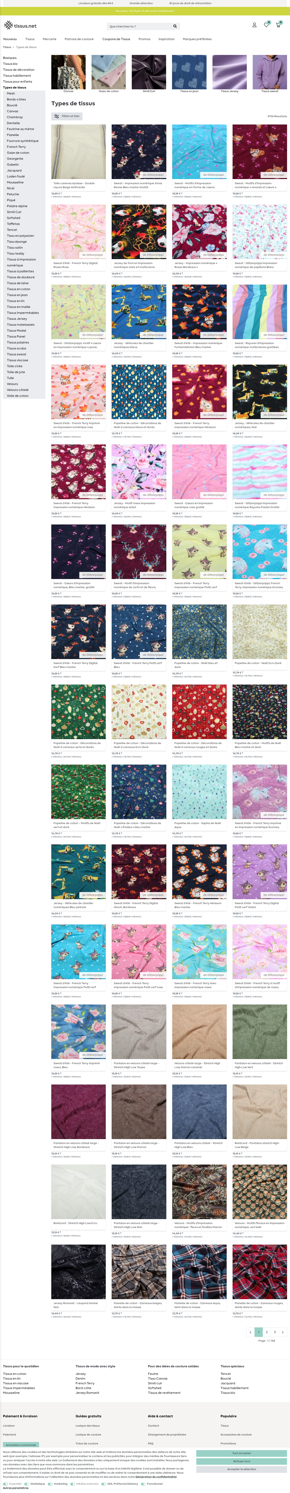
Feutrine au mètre (20, 129)
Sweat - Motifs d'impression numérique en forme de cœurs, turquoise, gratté (194, 185)
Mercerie (49, 39)
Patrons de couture (79, 39)
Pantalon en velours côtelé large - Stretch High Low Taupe (136, 1065)
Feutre (153, 1373)
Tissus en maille (18, 306)
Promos (144, 39)
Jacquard (14, 170)
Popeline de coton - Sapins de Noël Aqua (197, 825)
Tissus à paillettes (20, 271)
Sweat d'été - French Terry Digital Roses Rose (75, 265)
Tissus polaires (18, 342)
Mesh (11, 93)
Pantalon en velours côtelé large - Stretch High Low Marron (136, 1145)
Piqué (11, 200)
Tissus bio (10, 63)
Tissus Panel (16, 336)
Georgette (15, 158)
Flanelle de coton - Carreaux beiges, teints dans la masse (138, 1305)
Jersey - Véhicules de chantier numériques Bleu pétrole (73, 905)
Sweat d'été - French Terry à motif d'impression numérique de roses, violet (257, 985)
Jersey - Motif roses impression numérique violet (134, 505)
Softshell (13, 218)
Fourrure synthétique (23, 140)
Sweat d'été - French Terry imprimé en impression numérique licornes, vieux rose (258, 825)
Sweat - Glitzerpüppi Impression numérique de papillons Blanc (256, 265)
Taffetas (13, 223)
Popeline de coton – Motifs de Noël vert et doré (76, 825)
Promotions (228, 1443)
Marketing (60, 1484)
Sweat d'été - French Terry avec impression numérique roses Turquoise (195, 985)
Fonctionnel (155, 1484)
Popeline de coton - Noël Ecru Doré (258, 663)
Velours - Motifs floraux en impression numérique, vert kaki (259, 1225)
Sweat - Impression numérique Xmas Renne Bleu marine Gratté (138, 185)
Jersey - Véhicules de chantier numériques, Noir (255, 425)
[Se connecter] (254, 25)
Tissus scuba (16, 348)
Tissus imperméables (23, 312)
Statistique (37, 1484)
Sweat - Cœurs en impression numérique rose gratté (193, 505)
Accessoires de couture (236, 1434)
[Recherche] (175, 26)
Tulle (10, 378)
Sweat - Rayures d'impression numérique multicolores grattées (257, 345)
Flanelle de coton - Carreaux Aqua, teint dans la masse (197, 1305)
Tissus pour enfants (17, 81)
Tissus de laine (18, 283)
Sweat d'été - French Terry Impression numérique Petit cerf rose (138, 985)
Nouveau (10, 39)
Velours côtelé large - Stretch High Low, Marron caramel (197, 1065)
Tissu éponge (17, 241)
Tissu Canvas (157, 1378)
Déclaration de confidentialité (156, 1477)
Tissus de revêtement (164, 1392)
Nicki (10, 188)
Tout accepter (241, 1453)
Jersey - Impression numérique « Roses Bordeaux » (195, 265)
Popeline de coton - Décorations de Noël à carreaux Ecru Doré (137, 745)
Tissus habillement (17, 75)
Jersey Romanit (87, 1392)
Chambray (15, 117)
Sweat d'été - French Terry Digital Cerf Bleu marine (75, 665)
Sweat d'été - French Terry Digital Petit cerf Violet (257, 905)
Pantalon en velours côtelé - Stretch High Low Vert (259, 1065)
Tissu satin (15, 247)
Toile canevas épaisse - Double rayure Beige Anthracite (74, 185)
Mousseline (15, 182)
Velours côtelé (18, 389)
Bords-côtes (16, 99)
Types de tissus (14, 87)
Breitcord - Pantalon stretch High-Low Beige (257, 1145)
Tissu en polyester (20, 235)
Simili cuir (155, 1383)
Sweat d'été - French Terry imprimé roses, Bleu (76, 1065)
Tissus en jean (17, 295)
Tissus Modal (16, 330)
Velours (12, 384)
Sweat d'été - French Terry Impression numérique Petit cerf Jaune (195, 585)
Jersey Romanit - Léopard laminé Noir (75, 1305)
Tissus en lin (15, 301)
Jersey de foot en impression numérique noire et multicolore (134, 265)
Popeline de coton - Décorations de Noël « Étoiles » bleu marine (137, 825)
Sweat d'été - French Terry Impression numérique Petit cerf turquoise (74, 985)
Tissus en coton (18, 289)
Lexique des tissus (88, 1425)
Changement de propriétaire (167, 1434)
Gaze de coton (18, 152)
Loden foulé (16, 176)
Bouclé (12, 105)
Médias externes (87, 1484)
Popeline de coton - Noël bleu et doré (196, 665)
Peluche (13, 194)
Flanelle (13, 135)
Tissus (30, 39)
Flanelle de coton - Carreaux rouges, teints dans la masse (259, 1305)
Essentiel (15, 1484)
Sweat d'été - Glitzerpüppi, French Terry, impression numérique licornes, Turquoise (259, 585)
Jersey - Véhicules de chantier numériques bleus (134, 345)
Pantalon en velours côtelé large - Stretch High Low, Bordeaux (76, 1145)
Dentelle (13, 123)
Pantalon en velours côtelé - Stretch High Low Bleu (198, 1145)
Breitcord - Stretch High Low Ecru (75, 1223)
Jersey (81, 1373)
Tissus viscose (17, 360)
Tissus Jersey (17, 318)
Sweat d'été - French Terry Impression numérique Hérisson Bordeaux (74, 505)
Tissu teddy (15, 253)
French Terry (16, 146)
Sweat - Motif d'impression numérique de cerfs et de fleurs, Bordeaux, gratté (135, 585)
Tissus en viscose (16, 1383)
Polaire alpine (17, 206)
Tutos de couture (87, 1443)
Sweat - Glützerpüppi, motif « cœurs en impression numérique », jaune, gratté (77, 345)
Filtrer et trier (71, 116)
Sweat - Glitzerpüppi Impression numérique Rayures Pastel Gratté (257, 505)
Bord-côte (83, 1388)
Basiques (10, 57)
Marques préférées (197, 39)
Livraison (9, 1425)
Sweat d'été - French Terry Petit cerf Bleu (138, 665)
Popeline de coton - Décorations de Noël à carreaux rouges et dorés (198, 745)
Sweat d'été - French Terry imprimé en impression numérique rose (76, 425)
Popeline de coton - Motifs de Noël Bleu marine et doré (258, 745)
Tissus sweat (16, 354)
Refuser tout (241, 1461)
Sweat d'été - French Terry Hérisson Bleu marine (197, 905)
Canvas (12, 111)
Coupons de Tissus (116, 39)
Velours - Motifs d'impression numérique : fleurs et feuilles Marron (198, 1225)
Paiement (9, 1434)
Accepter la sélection (241, 1469)
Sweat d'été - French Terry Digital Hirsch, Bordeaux (136, 905)
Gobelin (13, 164)
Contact (153, 1425)
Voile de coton (17, 395)
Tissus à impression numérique (21, 262)
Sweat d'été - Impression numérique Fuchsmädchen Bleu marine (198, 345)
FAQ (150, 1443)
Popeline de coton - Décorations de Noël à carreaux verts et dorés (77, 745)
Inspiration (167, 39)
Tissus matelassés (21, 324)
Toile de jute (16, 372)
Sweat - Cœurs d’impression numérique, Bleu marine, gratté (73, 585)
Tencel (12, 229)
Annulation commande (21, 1445)
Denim (80, 1378)
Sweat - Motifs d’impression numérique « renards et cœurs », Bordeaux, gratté (256, 185)
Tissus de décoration (18, 69)
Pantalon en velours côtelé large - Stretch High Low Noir (136, 1225)
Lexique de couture (88, 1434)
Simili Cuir (14, 212)
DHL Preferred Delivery (123, 1484)
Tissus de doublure (21, 277)
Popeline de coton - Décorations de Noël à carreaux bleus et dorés (137, 425)
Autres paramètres (16, 1488)
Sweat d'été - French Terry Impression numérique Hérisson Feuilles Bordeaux (195, 425)
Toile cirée (14, 366)
